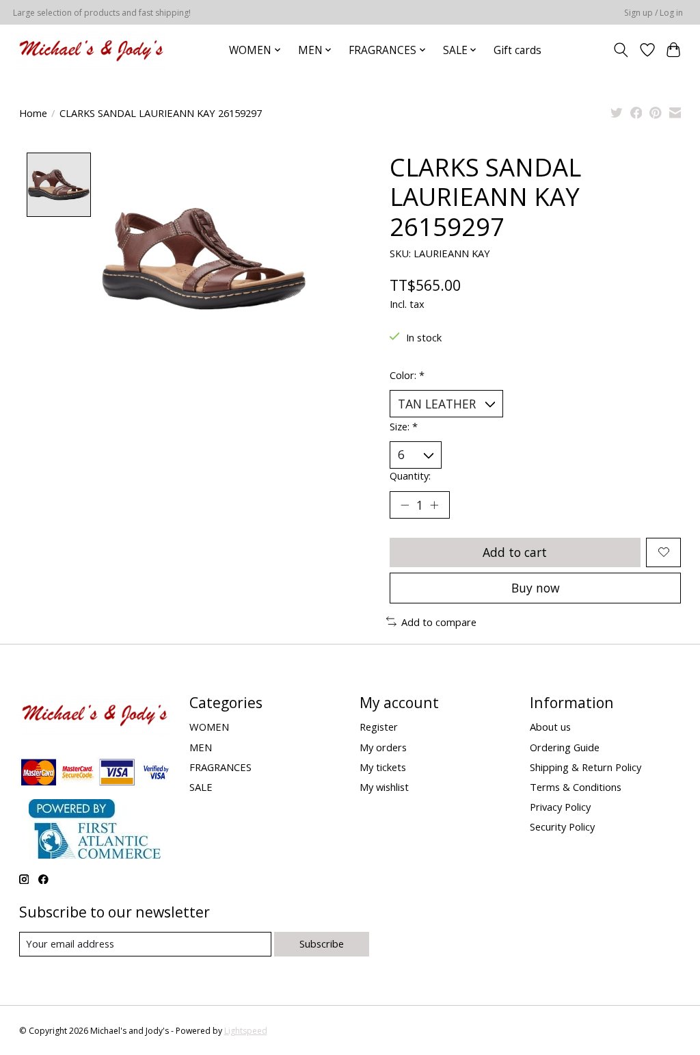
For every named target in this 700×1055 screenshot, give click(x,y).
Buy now (535, 587)
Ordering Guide (565, 747)
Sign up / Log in (653, 12)
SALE (201, 787)
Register (379, 726)
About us (550, 726)
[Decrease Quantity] (404, 505)
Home (33, 113)
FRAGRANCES (220, 767)
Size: (404, 426)
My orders (383, 747)
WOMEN (209, 726)
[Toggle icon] (620, 50)
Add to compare (438, 622)
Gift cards (517, 50)
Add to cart (515, 552)
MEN (200, 747)
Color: (407, 375)
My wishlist (384, 787)
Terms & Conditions (575, 787)
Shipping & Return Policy (585, 767)
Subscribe (321, 943)
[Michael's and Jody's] (91, 49)
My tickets (383, 767)
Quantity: (410, 475)
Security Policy (562, 826)
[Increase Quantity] (434, 505)
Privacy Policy (560, 806)
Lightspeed (245, 1031)
